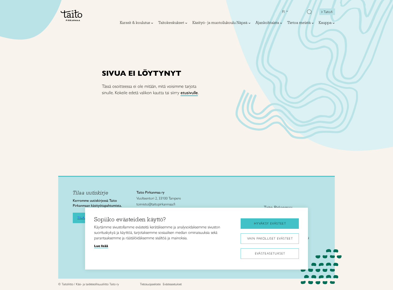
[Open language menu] (286, 12)
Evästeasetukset (270, 253)
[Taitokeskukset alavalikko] (186, 23)
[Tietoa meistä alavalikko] (313, 23)
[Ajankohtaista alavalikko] (281, 23)
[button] (309, 12)
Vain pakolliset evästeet (270, 238)
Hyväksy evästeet (270, 223)
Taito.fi (328, 12)
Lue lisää (101, 246)
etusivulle (189, 92)
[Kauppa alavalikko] (334, 23)
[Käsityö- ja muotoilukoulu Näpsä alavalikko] (249, 23)
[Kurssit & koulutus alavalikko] (152, 23)
